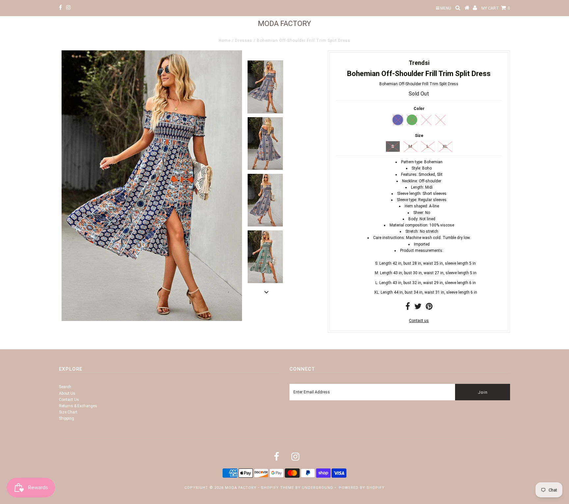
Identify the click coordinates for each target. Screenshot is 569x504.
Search (65, 387)
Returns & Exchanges (78, 406)
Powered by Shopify (362, 488)
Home (224, 40)
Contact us (419, 320)
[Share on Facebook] (407, 307)
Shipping (66, 418)
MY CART (495, 8)
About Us (67, 393)
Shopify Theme (277, 488)
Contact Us (69, 399)
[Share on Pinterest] (429, 307)
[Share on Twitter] (417, 307)
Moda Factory (284, 23)
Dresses (243, 40)
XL (445, 146)
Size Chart (68, 412)
